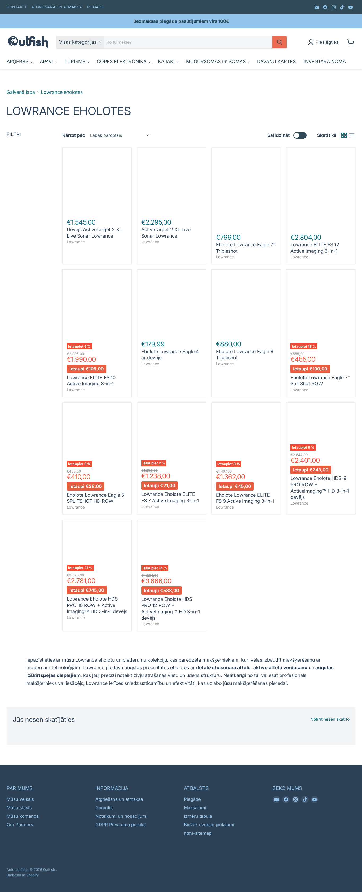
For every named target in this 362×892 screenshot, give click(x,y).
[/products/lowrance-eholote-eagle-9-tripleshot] (246, 304)
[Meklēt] (279, 42)
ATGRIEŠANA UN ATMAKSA (56, 7)
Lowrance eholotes (62, 92)
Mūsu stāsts (19, 807)
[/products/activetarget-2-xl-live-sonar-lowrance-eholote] (171, 182)
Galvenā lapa (21, 92)
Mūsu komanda (23, 816)
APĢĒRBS (18, 61)
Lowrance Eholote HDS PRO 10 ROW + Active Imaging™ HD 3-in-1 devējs (97, 605)
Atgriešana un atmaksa (119, 799)
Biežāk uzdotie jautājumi (209, 824)
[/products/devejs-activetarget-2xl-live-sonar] (97, 182)
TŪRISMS (75, 61)
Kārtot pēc (73, 135)
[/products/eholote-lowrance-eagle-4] (171, 304)
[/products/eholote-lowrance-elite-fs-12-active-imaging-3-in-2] (320, 190)
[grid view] (344, 135)
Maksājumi (195, 807)
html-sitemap (197, 833)
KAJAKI (167, 61)
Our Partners (20, 824)
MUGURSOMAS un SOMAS (216, 61)
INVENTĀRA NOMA (325, 61)
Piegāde (192, 799)
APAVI (47, 61)
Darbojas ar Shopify (23, 875)
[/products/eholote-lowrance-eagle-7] (246, 190)
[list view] (351, 135)
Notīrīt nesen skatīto (330, 719)
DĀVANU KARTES (276, 61)
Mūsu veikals (20, 799)
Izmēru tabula (198, 816)
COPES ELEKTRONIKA (122, 61)
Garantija (104, 807)
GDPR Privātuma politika (120, 824)
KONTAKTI (16, 7)
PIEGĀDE (95, 7)
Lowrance (76, 241)
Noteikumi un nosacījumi (121, 816)
